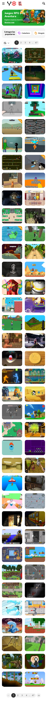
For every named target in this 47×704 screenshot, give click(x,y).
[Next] (41, 32)
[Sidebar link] (3, 3)
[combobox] (6, 43)
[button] (9, 22)
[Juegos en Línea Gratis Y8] (11, 3)
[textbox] (6, 43)
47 (36, 42)
